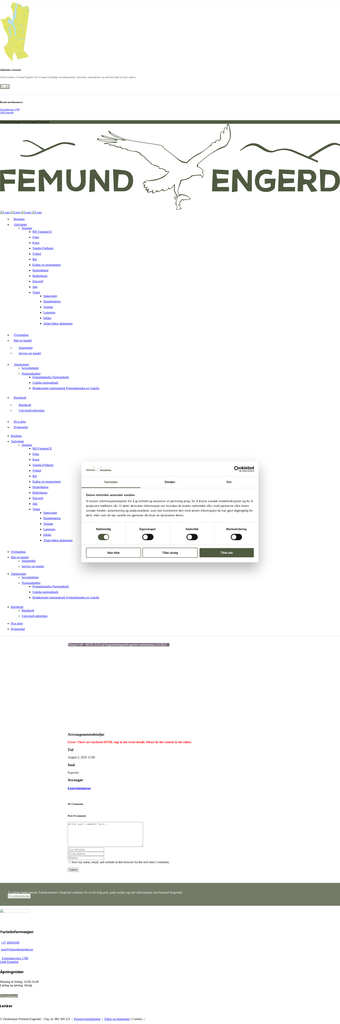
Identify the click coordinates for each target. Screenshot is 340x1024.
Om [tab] (228, 482)
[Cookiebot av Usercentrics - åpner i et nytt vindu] (237, 469)
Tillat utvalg (170, 553)
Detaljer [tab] (170, 482)
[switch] (147, 537)
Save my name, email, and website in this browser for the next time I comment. (120, 862)
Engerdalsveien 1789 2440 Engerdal (9, 111)
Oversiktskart (9, 996)
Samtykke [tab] (111, 482)
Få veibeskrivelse (19, 896)
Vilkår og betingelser (117, 1019)
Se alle (5, 86)
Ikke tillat (113, 553)
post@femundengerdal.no (17, 949)
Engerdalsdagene (79, 788)
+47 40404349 (10, 942)
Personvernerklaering (87, 1019)
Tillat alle (227, 553)
